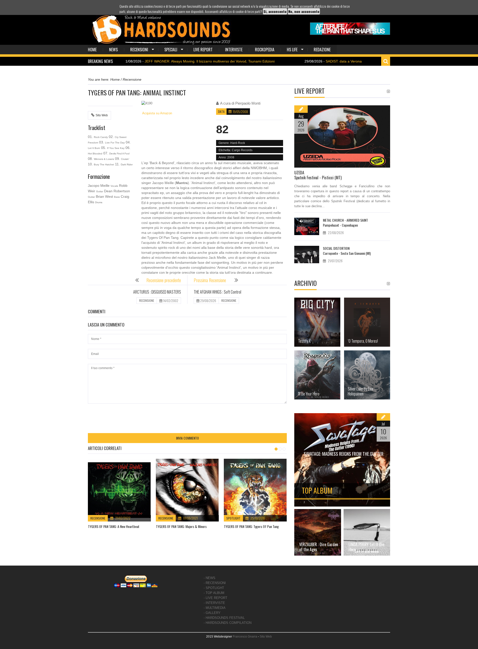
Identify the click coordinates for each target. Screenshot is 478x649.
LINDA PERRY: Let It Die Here (366, 546)
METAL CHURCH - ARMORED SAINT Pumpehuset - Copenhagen (345, 222)
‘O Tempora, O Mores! (363, 341)
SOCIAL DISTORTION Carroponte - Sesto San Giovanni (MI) (347, 251)
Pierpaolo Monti (247, 103)
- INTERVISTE (214, 603)
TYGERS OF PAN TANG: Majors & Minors (181, 526)
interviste (233, 50)
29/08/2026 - (307, 61)
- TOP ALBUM (214, 593)
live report (203, 50)
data (221, 111)
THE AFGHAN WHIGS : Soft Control (217, 292)
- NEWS (209, 578)
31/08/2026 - (173, 61)
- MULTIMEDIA (215, 608)
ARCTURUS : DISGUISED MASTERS (157, 292)
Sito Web (102, 115)
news (113, 50)
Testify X (304, 341)
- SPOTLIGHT (214, 588)
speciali (170, 50)
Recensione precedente (163, 280)
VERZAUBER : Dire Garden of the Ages (318, 546)
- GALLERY (212, 613)
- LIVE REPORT (215, 598)
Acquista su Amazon (156, 113)
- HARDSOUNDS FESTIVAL (224, 618)
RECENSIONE (146, 300)
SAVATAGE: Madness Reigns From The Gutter (343, 454)
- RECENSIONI (215, 583)
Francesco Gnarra (245, 636)
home (92, 50)
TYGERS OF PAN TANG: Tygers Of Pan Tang (251, 526)
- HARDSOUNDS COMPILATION (227, 623)
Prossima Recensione (210, 280)
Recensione (97, 518)
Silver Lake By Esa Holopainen (360, 391)
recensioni (139, 50)
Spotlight (233, 518)
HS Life (292, 50)
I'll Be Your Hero (308, 394)
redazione (322, 50)
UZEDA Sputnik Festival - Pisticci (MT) (318, 175)
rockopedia (264, 50)
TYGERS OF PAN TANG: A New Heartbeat (113, 526)
